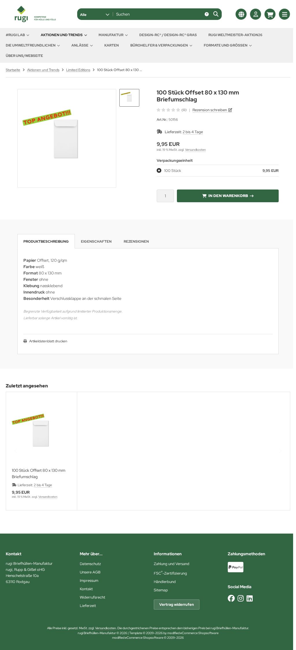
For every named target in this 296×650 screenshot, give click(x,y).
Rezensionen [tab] (136, 241)
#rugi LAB (15, 35)
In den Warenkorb (228, 196)
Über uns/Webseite (24, 55)
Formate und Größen (225, 45)
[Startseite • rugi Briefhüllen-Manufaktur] (35, 20)
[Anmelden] (255, 14)
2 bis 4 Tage (193, 131)
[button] (94, 14)
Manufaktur (111, 35)
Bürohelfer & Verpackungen (159, 45)
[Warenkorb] (270, 14)
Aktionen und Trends (62, 35)
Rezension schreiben (210, 109)
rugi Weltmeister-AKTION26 (235, 35)
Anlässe (79, 45)
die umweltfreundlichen (31, 45)
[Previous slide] (16, 451)
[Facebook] (231, 598)
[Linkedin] (250, 598)
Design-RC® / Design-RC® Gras (168, 35)
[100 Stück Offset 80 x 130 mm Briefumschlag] (41, 433)
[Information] (206, 14)
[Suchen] (215, 14)
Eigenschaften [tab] (96, 241)
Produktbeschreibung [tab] (46, 241)
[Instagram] (241, 598)
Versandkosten (195, 150)
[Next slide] (280, 451)
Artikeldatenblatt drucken (48, 341)
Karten (111, 45)
